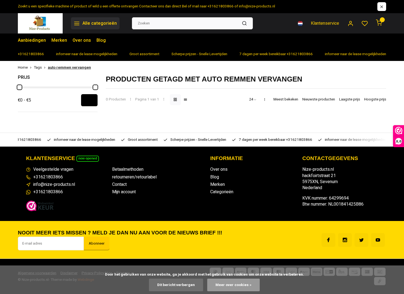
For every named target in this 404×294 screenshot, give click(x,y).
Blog (101, 40)
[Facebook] (328, 240)
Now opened (87, 158)
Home (23, 67)
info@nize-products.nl (54, 184)
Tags (38, 67)
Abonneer (96, 243)
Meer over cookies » (233, 285)
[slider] (19, 87)
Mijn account (124, 192)
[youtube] (378, 240)
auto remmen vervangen (69, 67)
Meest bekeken (285, 99)
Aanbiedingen (32, 40)
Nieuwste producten (318, 99)
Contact (119, 184)
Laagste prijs (349, 99)
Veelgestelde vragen (53, 169)
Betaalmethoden (127, 169)
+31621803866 (48, 177)
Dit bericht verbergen (176, 285)
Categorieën (221, 192)
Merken (59, 40)
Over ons (82, 40)
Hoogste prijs (375, 99)
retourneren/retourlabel (134, 177)
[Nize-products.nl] (40, 23)
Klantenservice (325, 23)
